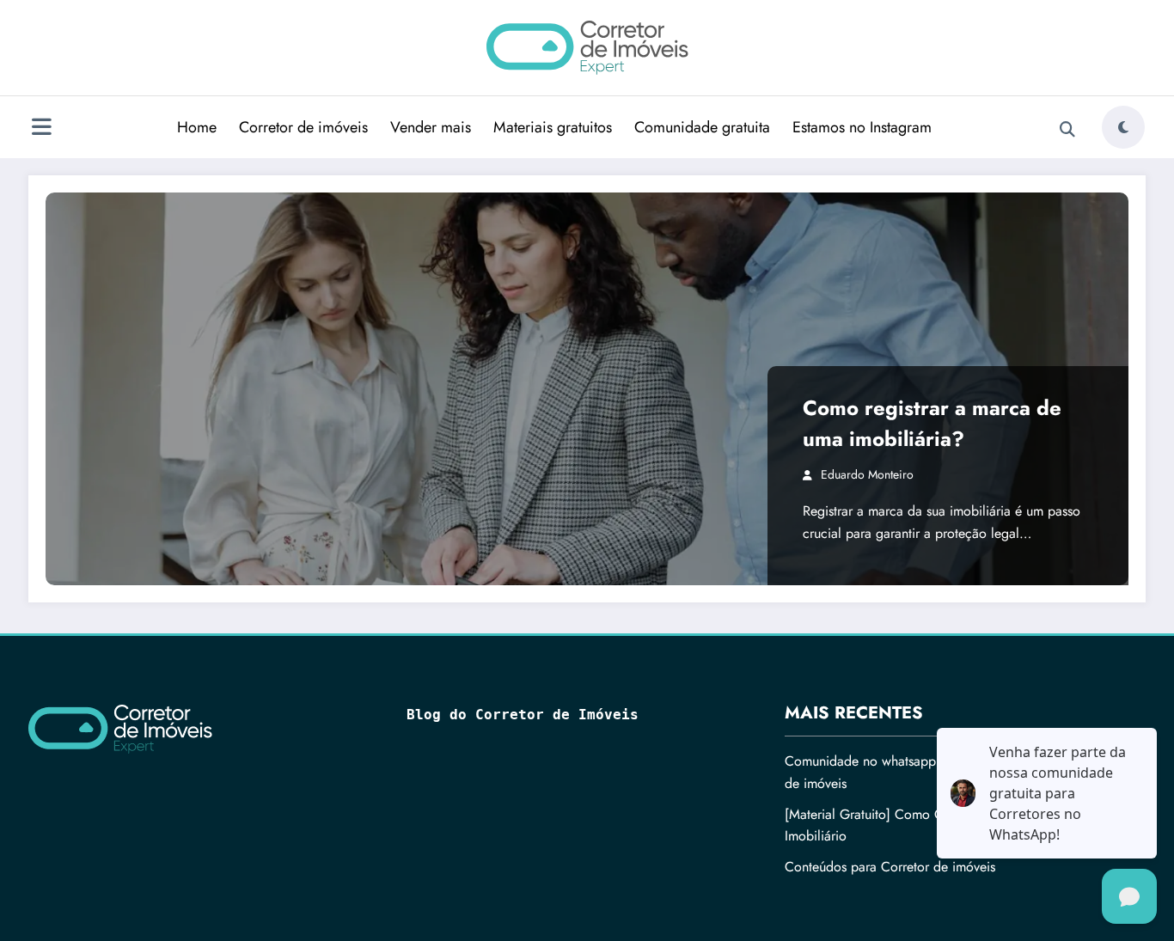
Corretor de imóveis (303, 127)
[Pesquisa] (1067, 129)
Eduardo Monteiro (867, 474)
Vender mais (430, 127)
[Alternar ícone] (41, 129)
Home (197, 127)
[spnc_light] (1123, 127)
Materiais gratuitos (552, 127)
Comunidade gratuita (702, 127)
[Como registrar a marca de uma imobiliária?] (587, 388)
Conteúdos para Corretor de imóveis (890, 867)
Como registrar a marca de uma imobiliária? (932, 423)
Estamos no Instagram (862, 127)
